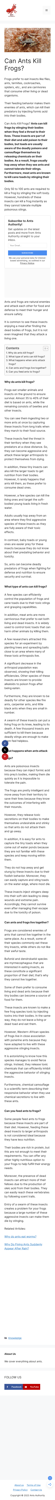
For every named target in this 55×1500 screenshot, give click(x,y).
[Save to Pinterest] (5, 756)
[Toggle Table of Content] (44, 348)
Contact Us (36, 1489)
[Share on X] (5, 750)
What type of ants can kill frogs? (27, 356)
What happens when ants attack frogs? (27, 362)
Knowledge (15, 1338)
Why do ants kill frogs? (21, 352)
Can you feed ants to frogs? (24, 371)
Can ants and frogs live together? (27, 367)
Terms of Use (34, 1485)
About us (19, 1485)
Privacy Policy (20, 1489)
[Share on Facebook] (5, 743)
